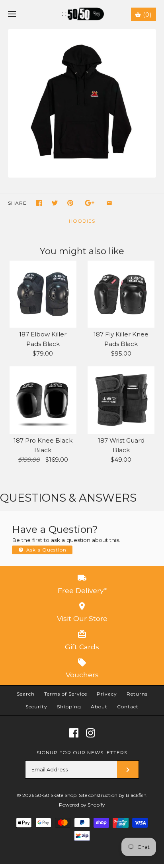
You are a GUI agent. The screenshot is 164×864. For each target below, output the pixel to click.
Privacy (107, 694)
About (99, 707)
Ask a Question (45, 550)
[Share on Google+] (90, 203)
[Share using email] (109, 203)
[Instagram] (90, 732)
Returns (137, 694)
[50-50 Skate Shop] (82, 14)
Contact (128, 707)
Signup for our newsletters (82, 752)
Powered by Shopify (82, 805)
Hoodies (82, 221)
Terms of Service (65, 694)
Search (26, 694)
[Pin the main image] (70, 203)
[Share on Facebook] (39, 203)
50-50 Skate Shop (55, 795)
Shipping (69, 707)
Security (36, 707)
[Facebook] (73, 732)
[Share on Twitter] (55, 203)
